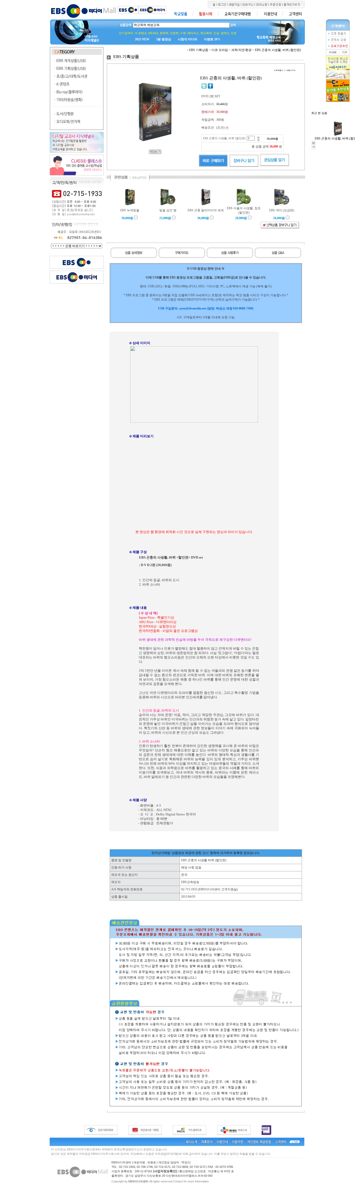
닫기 (313, 144)
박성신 (186, 1162)
